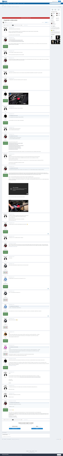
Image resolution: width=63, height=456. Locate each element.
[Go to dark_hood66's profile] (56, 15)
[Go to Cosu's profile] (3, 22)
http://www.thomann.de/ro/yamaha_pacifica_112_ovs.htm (14, 146)
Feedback (18, 3)
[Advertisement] (14, 12)
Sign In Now (37, 428)
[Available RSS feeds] (60, 439)
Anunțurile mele (14, 3)
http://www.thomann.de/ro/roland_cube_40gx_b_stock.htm (17, 41)
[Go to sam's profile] (5, 94)
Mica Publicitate (4, 3)
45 (5, 337)
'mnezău (5, 37)
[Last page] (22, 25)
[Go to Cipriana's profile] (5, 266)
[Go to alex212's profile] (5, 347)
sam (5, 91)
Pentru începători (10, 22)
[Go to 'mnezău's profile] (5, 39)
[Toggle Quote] (9, 115)
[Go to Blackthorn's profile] (51, 13)
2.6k (5, 43)
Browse (8, 3)
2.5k (5, 97)
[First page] (2, 25)
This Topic (58, 3)
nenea (5, 304)
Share (43, 22)
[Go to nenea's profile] (5, 279)
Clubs (21, 3)
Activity (11, 3)
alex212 (5, 345)
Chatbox (24, 3)
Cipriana (5, 263)
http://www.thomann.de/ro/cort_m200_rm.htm (13, 144)
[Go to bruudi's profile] (5, 334)
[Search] (60, 3)
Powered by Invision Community (31, 452)
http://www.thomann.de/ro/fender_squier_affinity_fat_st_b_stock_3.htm (16, 145)
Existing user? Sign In (54, 1)
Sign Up (59, 1)
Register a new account (14, 428)
